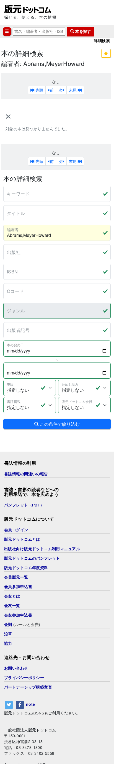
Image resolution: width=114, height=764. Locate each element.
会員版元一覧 (16, 577)
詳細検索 (102, 40)
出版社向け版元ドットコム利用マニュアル (42, 549)
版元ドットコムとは (22, 539)
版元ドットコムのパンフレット (32, 558)
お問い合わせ (16, 668)
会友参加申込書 (18, 615)
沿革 (8, 634)
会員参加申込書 (18, 586)
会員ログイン (16, 530)
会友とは (12, 596)
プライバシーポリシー (24, 677)
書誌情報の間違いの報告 (26, 474)
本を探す (82, 31)
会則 (8, 624)
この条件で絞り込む (59, 424)
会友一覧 (12, 605)
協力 (8, 643)
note (30, 704)
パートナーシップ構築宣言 (28, 687)
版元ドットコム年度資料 (26, 567)
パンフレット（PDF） (24, 505)
